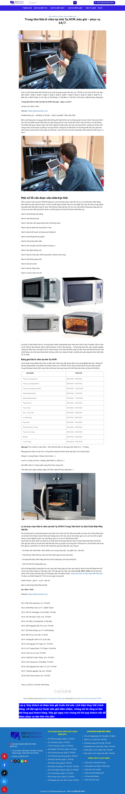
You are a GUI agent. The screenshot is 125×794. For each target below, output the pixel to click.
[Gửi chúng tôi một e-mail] (18, 761)
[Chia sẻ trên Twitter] (59, 691)
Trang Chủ (27, 8)
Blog (100, 8)
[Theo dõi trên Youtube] (25, 761)
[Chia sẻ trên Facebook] (55, 691)
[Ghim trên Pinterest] (66, 691)
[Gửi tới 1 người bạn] (62, 691)
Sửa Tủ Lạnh (91, 8)
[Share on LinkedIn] (69, 691)
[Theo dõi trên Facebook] (11, 761)
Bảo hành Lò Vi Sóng (56, 16)
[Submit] (75, 2)
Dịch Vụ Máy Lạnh (75, 8)
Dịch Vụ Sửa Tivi (40, 8)
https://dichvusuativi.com (38, 111)
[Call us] (22, 761)
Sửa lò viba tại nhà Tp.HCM (93, 698)
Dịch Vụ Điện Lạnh (70, 16)
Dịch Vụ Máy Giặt (57, 8)
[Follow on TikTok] (15, 761)
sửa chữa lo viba (80, 698)
